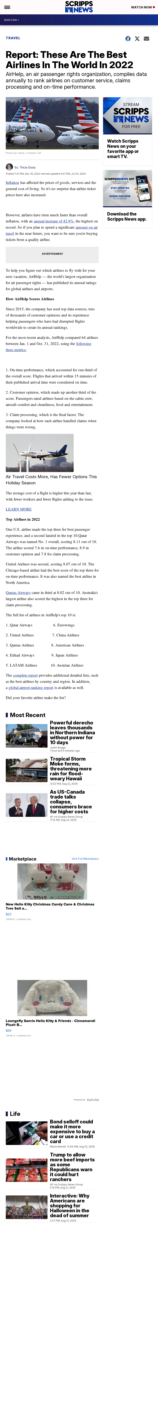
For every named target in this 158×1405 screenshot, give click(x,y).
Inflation (12, 182)
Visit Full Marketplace (85, 858)
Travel (13, 38)
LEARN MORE (19, 509)
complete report (25, 675)
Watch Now (142, 7)
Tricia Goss (28, 167)
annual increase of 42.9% (54, 220)
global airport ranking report (31, 687)
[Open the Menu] (7, 7)
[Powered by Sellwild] (93, 1099)
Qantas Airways (18, 592)
